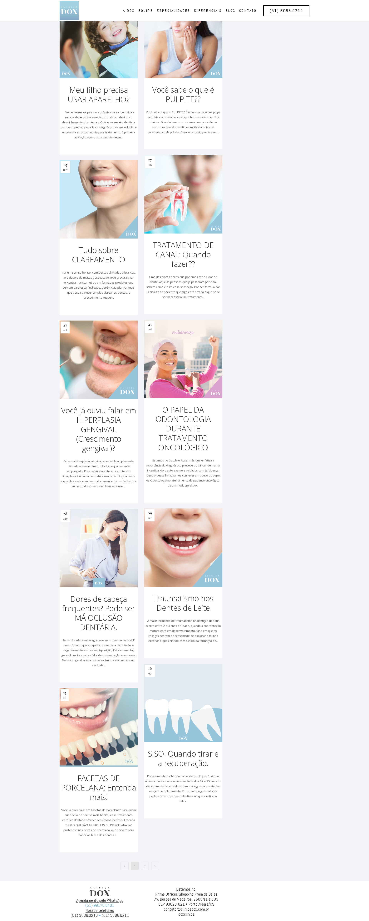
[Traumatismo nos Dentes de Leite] (183, 547)
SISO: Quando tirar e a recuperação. (183, 758)
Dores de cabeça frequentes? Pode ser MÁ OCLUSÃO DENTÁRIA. (98, 613)
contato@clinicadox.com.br (186, 909)
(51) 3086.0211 (115, 915)
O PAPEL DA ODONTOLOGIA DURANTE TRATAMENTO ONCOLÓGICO (183, 428)
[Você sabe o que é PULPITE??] (183, 39)
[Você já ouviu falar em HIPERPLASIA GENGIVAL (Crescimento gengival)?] (99, 360)
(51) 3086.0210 (286, 10)
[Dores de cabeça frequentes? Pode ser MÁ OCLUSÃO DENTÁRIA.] (99, 548)
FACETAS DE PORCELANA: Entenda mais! (98, 787)
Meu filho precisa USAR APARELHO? (99, 95)
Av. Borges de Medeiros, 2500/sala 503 (186, 899)
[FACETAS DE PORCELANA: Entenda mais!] (99, 727)
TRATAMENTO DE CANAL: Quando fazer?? (183, 254)
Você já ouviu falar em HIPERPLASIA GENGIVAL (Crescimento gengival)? (98, 429)
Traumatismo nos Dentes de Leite (183, 603)
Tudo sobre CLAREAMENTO (98, 255)
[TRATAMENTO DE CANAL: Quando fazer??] (183, 194)
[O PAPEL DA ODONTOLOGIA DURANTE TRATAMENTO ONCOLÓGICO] (183, 359)
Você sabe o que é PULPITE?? (183, 94)
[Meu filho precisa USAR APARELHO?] (99, 39)
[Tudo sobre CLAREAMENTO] (99, 199)
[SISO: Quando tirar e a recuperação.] (183, 703)
